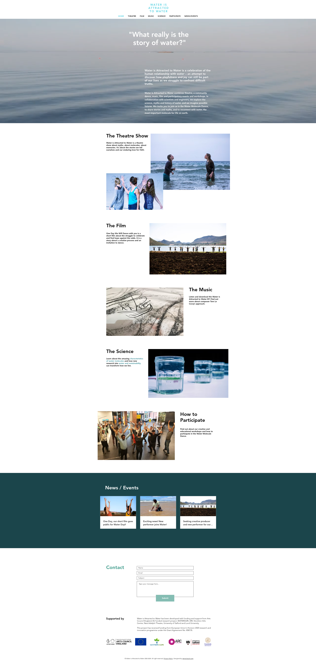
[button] (132, 16)
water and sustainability (130, 363)
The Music (200, 289)
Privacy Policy (168, 658)
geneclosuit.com (187, 658)
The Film (116, 225)
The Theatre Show (127, 136)
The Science (120, 351)
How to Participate (192, 417)
